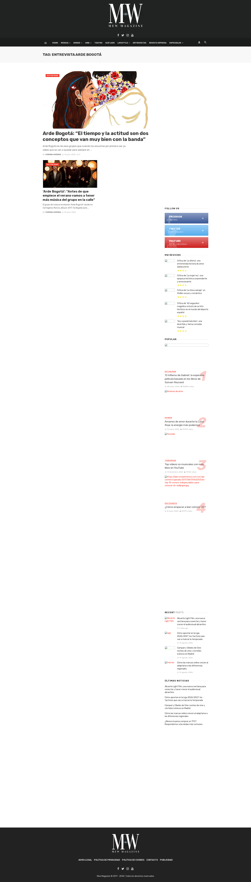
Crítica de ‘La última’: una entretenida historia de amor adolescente (190, 264)
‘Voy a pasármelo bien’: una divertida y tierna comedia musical (189, 324)
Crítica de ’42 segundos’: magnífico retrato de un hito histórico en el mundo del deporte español (192, 308)
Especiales (175, 43)
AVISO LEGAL (85, 860)
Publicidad (166, 860)
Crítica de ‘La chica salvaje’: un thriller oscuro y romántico (191, 292)
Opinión (168, 418)
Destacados (171, 503)
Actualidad (52, 75)
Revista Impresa (157, 43)
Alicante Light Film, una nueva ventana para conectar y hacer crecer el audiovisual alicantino (191, 621)
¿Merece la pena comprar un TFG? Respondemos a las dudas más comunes (183, 723)
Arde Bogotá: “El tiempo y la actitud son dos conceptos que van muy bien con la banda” (95, 136)
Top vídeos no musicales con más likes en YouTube (184, 466)
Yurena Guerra (53, 154)
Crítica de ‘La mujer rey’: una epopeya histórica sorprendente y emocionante (192, 278)
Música (64, 43)
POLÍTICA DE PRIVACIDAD (107, 860)
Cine (87, 43)
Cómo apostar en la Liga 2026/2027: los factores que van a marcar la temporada (191, 636)
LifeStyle (123, 43)
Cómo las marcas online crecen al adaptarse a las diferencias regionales (192, 665)
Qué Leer (110, 43)
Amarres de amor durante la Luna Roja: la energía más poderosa (184, 423)
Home (55, 43)
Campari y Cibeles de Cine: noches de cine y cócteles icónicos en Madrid (189, 651)
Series (76, 43)
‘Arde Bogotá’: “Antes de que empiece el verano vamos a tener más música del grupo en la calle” (69, 196)
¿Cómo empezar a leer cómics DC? (185, 507)
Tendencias (170, 460)
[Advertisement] (186, 157)
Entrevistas (139, 43)
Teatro (98, 43)
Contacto (152, 860)
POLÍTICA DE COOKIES (133, 860)
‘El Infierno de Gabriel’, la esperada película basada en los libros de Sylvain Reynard (184, 379)
